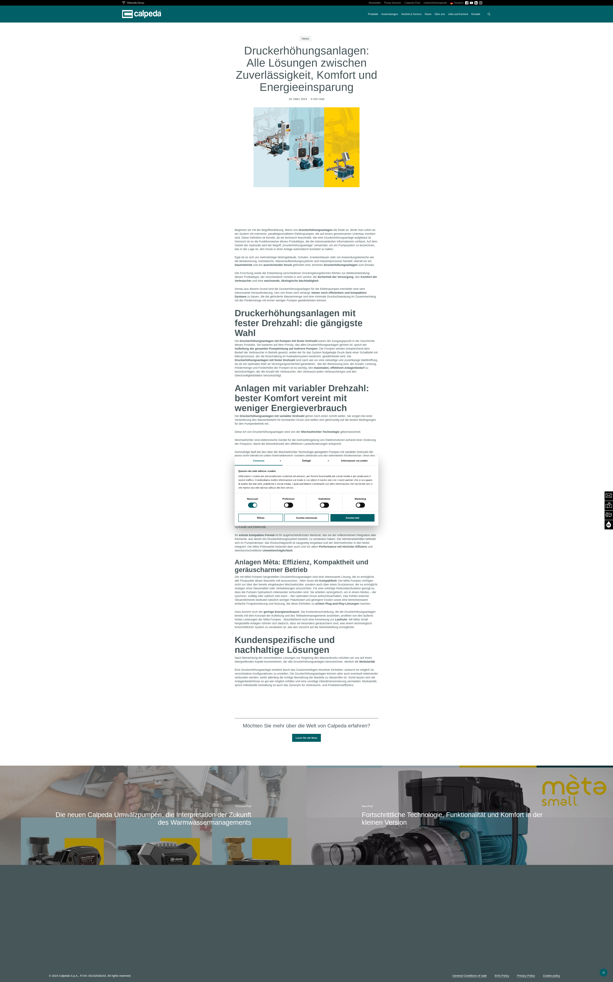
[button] (306, 738)
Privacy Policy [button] (526, 975)
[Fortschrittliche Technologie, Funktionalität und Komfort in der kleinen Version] (459, 815)
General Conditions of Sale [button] (469, 975)
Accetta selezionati (306, 517)
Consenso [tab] (258, 460)
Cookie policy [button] (551, 975)
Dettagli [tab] (306, 460)
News (305, 38)
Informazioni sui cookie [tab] (354, 460)
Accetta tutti (352, 517)
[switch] (288, 505)
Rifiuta (260, 517)
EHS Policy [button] (502, 975)
